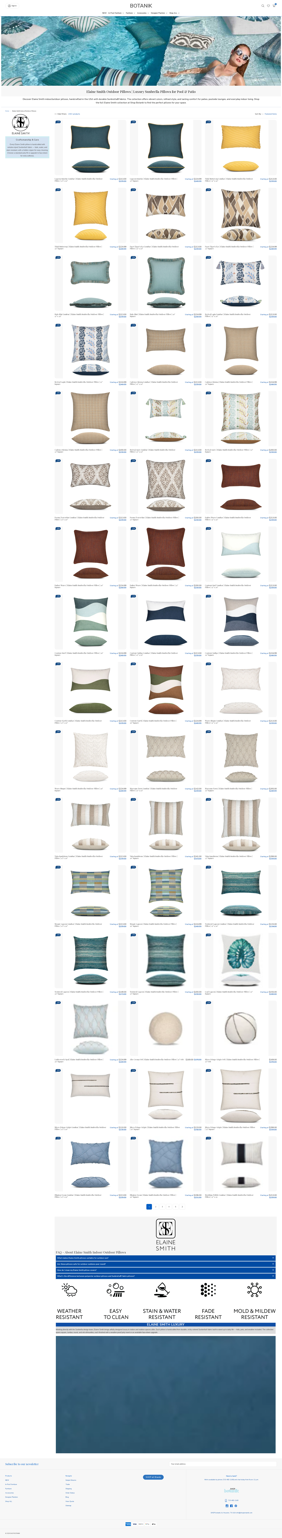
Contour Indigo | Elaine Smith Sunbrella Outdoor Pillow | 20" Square (228, 654)
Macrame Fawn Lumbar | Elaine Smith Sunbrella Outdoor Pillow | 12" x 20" (153, 790)
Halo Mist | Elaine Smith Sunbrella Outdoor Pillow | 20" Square (152, 315)
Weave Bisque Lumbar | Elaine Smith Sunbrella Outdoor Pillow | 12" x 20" (228, 722)
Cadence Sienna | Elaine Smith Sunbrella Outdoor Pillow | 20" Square (228, 383)
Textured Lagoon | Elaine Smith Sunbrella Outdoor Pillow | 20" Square (79, 993)
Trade (68, 1484)
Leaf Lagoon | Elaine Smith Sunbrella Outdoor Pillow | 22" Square (229, 993)
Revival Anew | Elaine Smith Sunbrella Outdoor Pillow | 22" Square (229, 451)
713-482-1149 (228, 1480)
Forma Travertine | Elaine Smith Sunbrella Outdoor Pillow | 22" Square (154, 519)
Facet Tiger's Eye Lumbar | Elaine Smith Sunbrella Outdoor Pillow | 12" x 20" (154, 248)
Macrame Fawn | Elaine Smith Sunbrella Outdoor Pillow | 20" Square (228, 790)
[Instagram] (228, 1506)
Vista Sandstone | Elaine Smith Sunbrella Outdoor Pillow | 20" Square (153, 857)
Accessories (9, 1493)
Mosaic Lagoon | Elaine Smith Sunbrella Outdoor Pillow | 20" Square (153, 925)
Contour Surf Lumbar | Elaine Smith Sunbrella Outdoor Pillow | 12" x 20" (228, 586)
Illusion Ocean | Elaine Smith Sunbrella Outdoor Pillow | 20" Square (153, 1196)
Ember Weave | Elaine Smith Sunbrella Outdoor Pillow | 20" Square (79, 586)
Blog (67, 1497)
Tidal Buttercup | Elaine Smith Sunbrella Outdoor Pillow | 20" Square (78, 248)
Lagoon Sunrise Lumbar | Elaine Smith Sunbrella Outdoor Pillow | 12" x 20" (79, 180)
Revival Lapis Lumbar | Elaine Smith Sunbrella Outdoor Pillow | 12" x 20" (228, 315)
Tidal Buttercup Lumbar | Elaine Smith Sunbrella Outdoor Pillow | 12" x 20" (229, 180)
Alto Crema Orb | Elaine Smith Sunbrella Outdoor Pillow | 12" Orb (157, 1060)
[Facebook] (232, 1506)
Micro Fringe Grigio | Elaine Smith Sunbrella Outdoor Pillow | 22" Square (230, 1128)
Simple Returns (71, 1480)
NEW (7, 1480)
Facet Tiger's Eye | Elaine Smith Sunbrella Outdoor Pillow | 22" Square (229, 248)
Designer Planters (11, 1497)
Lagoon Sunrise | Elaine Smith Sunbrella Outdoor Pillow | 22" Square (153, 180)
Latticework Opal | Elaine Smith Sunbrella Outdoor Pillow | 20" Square (79, 1061)
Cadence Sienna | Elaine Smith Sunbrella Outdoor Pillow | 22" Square (78, 451)
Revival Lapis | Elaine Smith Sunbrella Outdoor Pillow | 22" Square (79, 383)
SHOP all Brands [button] (153, 1477)
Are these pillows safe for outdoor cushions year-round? (81, 1264)
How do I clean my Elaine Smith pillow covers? (77, 1270)
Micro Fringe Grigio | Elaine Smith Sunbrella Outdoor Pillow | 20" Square (155, 1128)
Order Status (70, 1493)
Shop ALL (8, 1501)
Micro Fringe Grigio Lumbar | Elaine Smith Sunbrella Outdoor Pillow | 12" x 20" (80, 1128)
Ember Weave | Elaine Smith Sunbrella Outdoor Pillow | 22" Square (154, 586)
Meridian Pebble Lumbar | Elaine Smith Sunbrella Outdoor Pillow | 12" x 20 (229, 1196)
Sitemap (68, 1506)
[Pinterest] (236, 1506)
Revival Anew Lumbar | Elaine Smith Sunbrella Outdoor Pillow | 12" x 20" (152, 451)
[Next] (182, 1207)
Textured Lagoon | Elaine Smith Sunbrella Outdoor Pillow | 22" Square (154, 993)
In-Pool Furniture (11, 1484)
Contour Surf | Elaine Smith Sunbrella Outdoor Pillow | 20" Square (79, 654)
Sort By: (258, 114)
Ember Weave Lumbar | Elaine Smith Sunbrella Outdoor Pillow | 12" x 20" (228, 519)
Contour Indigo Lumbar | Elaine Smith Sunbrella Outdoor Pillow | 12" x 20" (154, 654)
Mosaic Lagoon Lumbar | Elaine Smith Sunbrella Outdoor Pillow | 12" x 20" (78, 925)
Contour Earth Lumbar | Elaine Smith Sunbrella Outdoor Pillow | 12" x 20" (78, 722)
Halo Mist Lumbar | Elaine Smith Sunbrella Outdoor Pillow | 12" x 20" (79, 315)
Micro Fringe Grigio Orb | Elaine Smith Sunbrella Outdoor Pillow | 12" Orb (232, 1061)
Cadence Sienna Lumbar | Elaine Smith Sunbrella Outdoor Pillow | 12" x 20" (154, 383)
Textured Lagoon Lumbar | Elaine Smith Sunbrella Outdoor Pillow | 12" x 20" (229, 925)
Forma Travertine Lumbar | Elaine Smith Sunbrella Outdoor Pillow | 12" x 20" (79, 519)
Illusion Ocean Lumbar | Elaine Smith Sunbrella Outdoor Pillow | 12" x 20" (78, 1196)
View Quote (70, 1501)
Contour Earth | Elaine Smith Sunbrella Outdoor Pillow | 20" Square (153, 722)
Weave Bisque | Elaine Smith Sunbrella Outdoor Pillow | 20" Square (79, 790)
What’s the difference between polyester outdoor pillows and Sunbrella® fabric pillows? (96, 1276)
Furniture (8, 1489)
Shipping (69, 1489)
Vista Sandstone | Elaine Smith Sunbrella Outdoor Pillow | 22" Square (228, 857)
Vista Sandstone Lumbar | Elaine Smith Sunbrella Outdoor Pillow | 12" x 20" (79, 857)
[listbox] (270, 114)
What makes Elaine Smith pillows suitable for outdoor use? (83, 1258)
